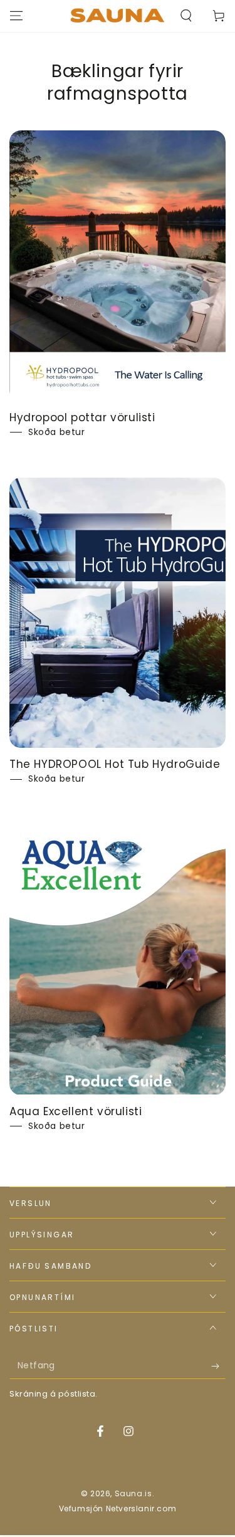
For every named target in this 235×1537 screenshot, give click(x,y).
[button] (186, 15)
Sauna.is (133, 1493)
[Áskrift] (218, 1366)
